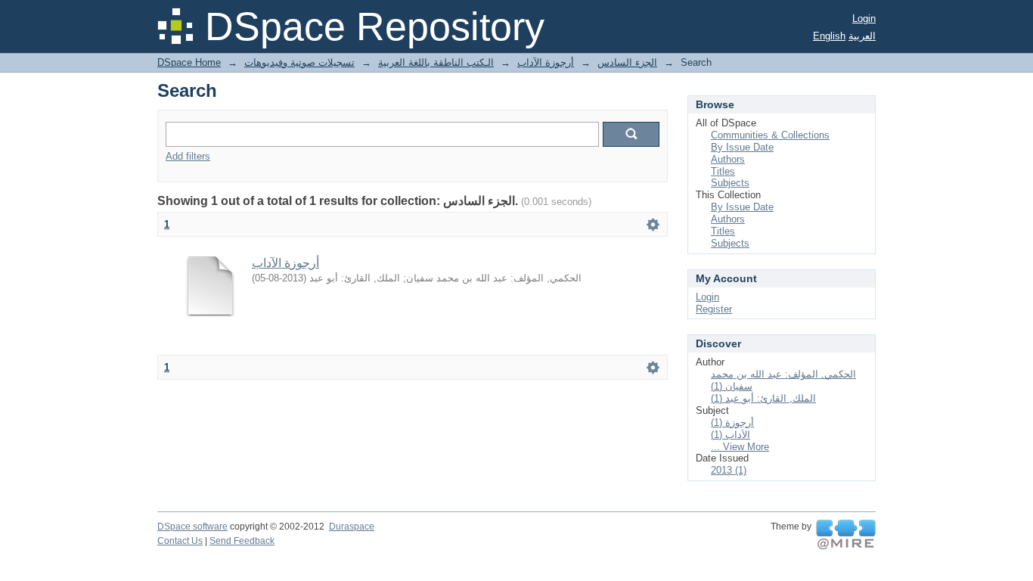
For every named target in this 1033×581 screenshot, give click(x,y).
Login (864, 18)
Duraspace (351, 526)
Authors (728, 159)
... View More (740, 446)
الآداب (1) (730, 434)
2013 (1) (728, 470)
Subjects (730, 182)
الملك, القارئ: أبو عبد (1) (763, 398)
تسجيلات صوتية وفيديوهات (299, 62)
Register (714, 309)
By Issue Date (742, 147)
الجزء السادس (627, 62)
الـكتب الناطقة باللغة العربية (436, 62)
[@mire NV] (846, 535)
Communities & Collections (770, 135)
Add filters (188, 156)
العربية (862, 36)
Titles (723, 171)
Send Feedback (242, 541)
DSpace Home (189, 62)
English (829, 36)
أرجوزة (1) (732, 422)
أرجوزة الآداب (545, 62)
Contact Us (180, 541)
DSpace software (192, 526)
